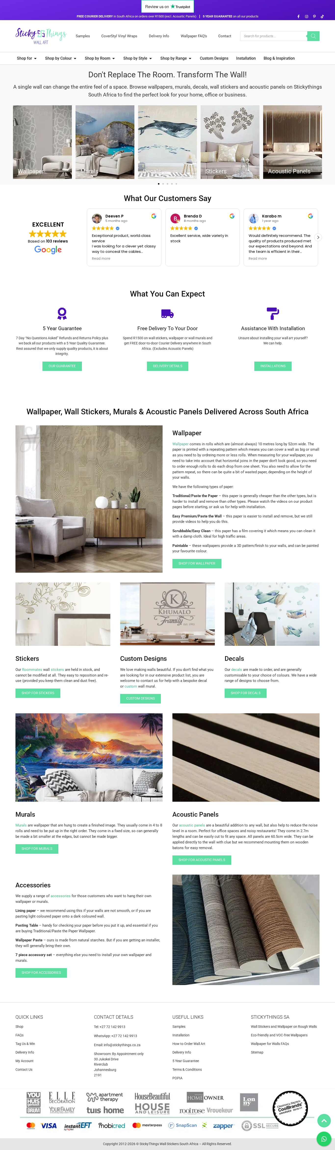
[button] (158, 184)
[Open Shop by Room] (114, 58)
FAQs (19, 1035)
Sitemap (257, 1052)
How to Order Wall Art (188, 1044)
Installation (181, 1035)
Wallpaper (180, 444)
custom (131, 686)
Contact (224, 36)
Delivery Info (159, 36)
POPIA (177, 1078)
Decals (152, 171)
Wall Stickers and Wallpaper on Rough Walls (284, 1027)
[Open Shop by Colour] (75, 58)
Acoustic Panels (289, 171)
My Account (24, 1061)
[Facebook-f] (298, 16)
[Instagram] (306, 16)
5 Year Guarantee (185, 1061)
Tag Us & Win (25, 1044)
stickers (57, 669)
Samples (83, 36)
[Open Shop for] (35, 58)
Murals (21, 825)
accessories (61, 896)
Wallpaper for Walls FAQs (270, 1044)
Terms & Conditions (187, 1070)
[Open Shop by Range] (190, 58)
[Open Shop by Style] (151, 58)
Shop (19, 1027)
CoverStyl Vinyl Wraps (119, 36)
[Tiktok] (322, 16)
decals (236, 669)
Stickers (216, 171)
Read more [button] (101, 259)
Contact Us (23, 1070)
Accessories (33, 885)
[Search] (313, 36)
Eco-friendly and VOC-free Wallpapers (279, 1035)
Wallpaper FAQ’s (194, 36)
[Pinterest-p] (314, 16)
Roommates (32, 669)
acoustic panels (192, 825)
